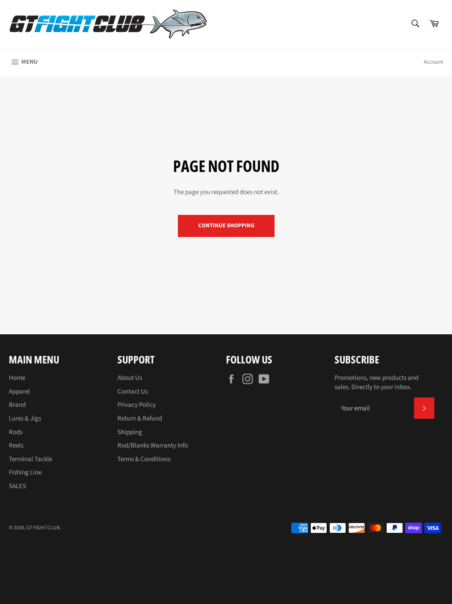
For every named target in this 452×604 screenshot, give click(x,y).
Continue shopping (226, 225)
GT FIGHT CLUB (43, 527)
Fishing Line (25, 472)
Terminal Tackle (30, 459)
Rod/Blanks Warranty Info (152, 445)
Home (17, 377)
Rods (16, 432)
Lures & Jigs (25, 418)
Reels (16, 445)
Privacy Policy (136, 404)
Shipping (129, 432)
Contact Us (132, 391)
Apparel (19, 391)
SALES (17, 486)
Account (433, 62)
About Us (129, 377)
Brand (17, 404)
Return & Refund (139, 418)
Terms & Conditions (143, 459)
